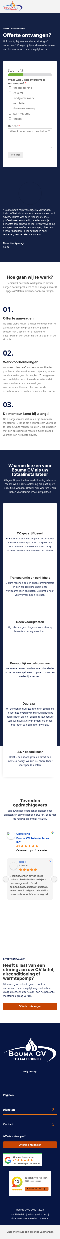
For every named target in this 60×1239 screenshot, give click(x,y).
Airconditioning (22, 88)
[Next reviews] (54, 879)
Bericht (14, 126)
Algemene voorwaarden (24, 1218)
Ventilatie (18, 103)
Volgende (15, 155)
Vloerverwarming (24, 108)
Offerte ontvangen (30, 1006)
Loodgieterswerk (23, 98)
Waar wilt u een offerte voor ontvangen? (26, 81)
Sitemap (44, 1218)
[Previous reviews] (6, 879)
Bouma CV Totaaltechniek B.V (32, 840)
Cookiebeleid (18, 1214)
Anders (17, 119)
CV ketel (18, 93)
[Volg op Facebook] (24, 1077)
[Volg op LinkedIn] (37, 1077)
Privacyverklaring (37, 1214)
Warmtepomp (21, 113)
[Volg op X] (31, 1077)
